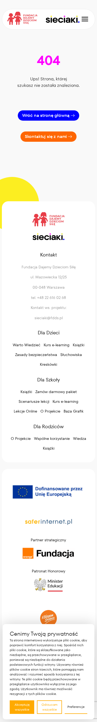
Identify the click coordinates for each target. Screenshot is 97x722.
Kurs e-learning (57, 345)
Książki (78, 345)
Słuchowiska (71, 354)
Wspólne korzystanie (52, 438)
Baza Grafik (74, 411)
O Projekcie (50, 411)
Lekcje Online (25, 411)
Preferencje (76, 706)
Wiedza (79, 438)
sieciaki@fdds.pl (48, 318)
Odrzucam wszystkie (49, 707)
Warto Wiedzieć (26, 345)
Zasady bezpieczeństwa (36, 354)
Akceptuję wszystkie (22, 707)
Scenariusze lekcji (34, 401)
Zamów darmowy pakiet (56, 391)
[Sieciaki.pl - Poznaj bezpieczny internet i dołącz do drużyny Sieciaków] (62, 19)
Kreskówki (48, 364)
